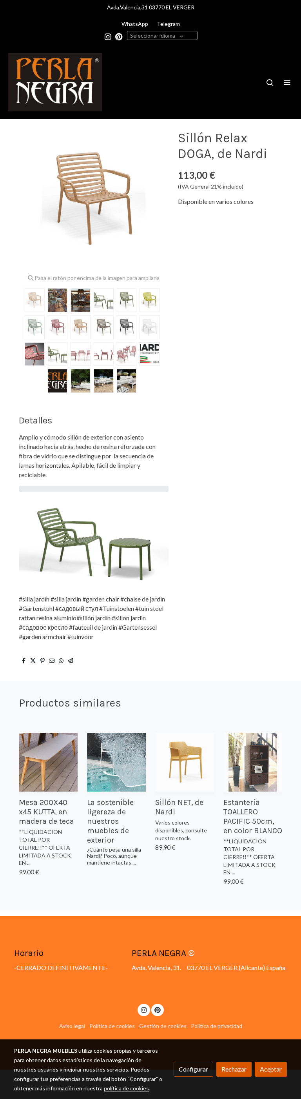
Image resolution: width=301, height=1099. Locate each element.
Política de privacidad (216, 1026)
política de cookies (126, 1088)
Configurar (193, 1069)
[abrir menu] (287, 82)
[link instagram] (108, 36)
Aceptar (271, 1069)
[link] (55, 82)
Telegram (168, 23)
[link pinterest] (119, 36)
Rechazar (234, 1069)
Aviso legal (72, 1026)
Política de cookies (112, 1026)
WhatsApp (134, 23)
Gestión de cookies (163, 1026)
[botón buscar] (269, 82)
